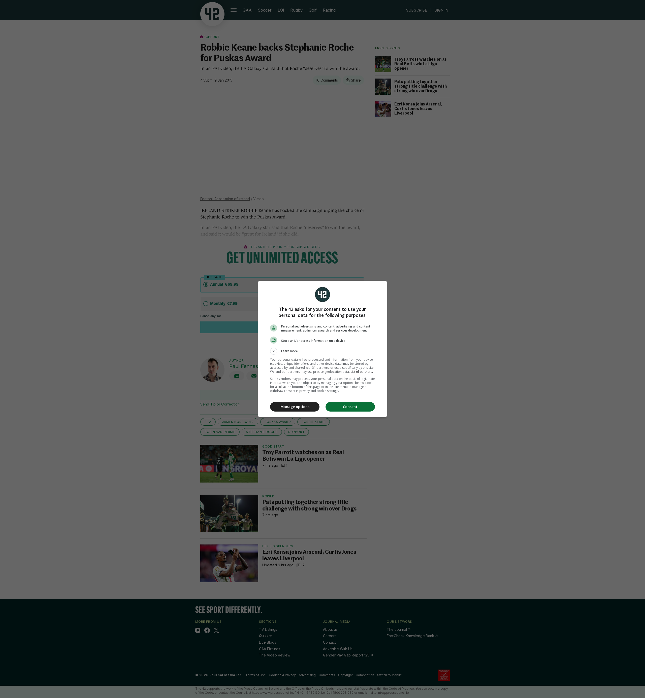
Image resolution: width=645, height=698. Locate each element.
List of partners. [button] (361, 372)
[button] (322, 351)
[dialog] (322, 349)
